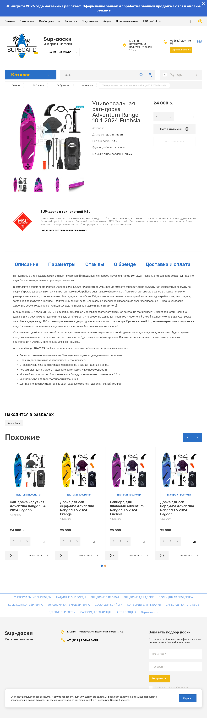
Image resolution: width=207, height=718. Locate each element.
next (197, 437)
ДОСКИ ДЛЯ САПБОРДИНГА (175, 597)
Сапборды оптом (49, 21)
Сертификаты (149, 612)
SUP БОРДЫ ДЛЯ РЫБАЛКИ (144, 604)
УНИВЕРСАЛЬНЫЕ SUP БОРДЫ (32, 597)
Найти (141, 75)
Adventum (98, 128)
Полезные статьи (127, 21)
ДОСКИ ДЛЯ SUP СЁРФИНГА (25, 604)
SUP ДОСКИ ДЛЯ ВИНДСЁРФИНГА (69, 604)
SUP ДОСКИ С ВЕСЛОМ (105, 597)
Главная (10, 21)
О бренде (125, 264)
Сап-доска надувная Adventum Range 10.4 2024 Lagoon (28, 506)
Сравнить (193, 116)
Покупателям (90, 21)
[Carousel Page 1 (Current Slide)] (102, 566)
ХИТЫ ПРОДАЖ (126, 612)
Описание (26, 264)
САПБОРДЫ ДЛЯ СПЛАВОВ (182, 604)
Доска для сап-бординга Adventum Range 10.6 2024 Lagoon (177, 508)
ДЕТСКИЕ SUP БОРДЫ (62, 612)
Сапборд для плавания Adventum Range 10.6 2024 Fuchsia (127, 508)
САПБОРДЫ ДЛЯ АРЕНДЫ (96, 612)
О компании (27, 21)
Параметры (62, 264)
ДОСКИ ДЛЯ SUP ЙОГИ (108, 604)
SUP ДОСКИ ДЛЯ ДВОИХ (139, 597)
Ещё (160, 21)
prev (187, 437)
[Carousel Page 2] (105, 566)
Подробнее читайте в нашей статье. (63, 230)
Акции (107, 21)
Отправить (159, 678)
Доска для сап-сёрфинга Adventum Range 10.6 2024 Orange (77, 508)
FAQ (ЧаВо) (150, 21)
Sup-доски (57, 39)
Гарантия (71, 21)
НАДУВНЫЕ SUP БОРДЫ (71, 597)
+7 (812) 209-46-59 (181, 42)
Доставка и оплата (168, 264)
